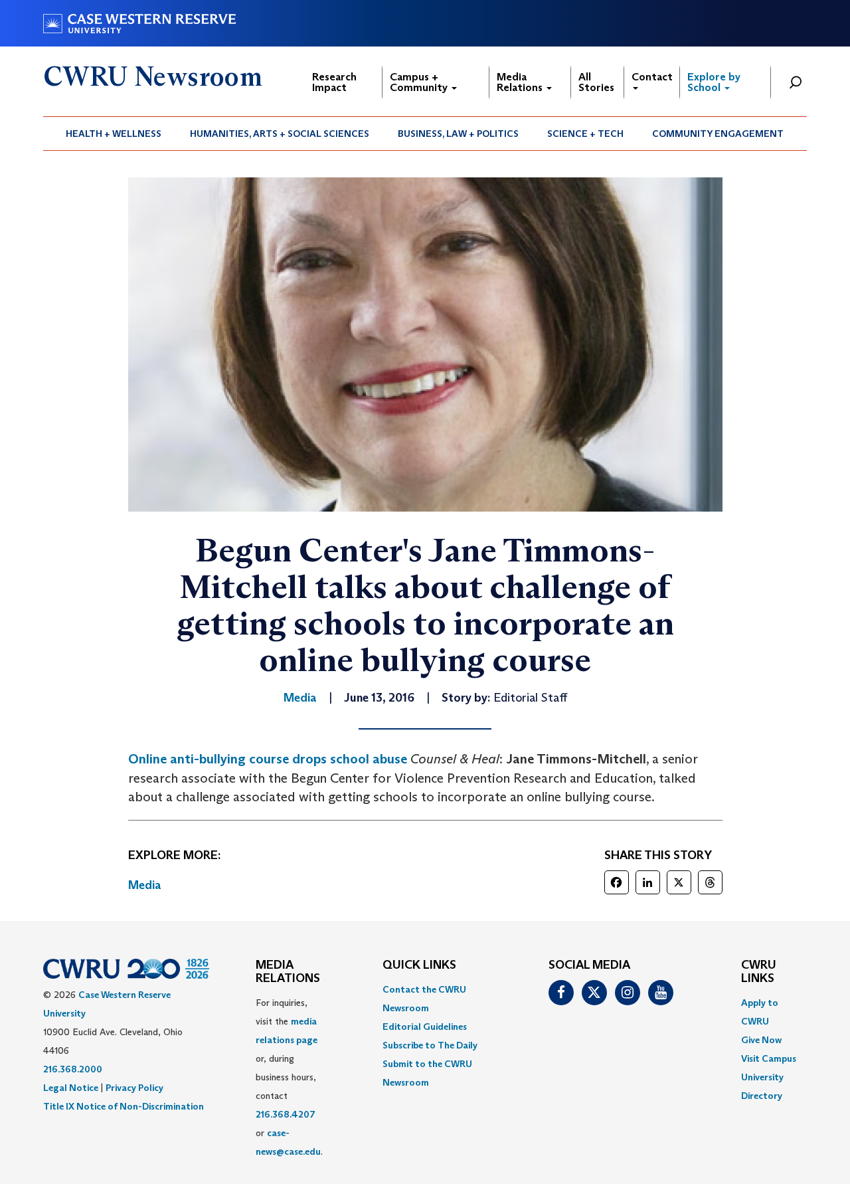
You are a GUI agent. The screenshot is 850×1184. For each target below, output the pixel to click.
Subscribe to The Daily (429, 1045)
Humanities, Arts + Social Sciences (279, 134)
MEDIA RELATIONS (288, 972)
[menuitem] (114, 133)
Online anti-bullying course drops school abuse (267, 759)
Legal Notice (70, 1088)
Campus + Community (420, 82)
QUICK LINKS (419, 965)
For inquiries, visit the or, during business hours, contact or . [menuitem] (289, 1077)
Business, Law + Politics (458, 134)
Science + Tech (585, 134)
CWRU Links (758, 972)
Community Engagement (718, 134)
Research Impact (334, 82)
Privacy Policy (134, 1088)
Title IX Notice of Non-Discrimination (123, 1106)
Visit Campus (768, 1058)
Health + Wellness (113, 134)
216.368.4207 (285, 1114)
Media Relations (521, 82)
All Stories (596, 82)
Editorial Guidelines (424, 1027)
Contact (652, 76)
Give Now (761, 1040)
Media (144, 885)
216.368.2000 (72, 1069)
